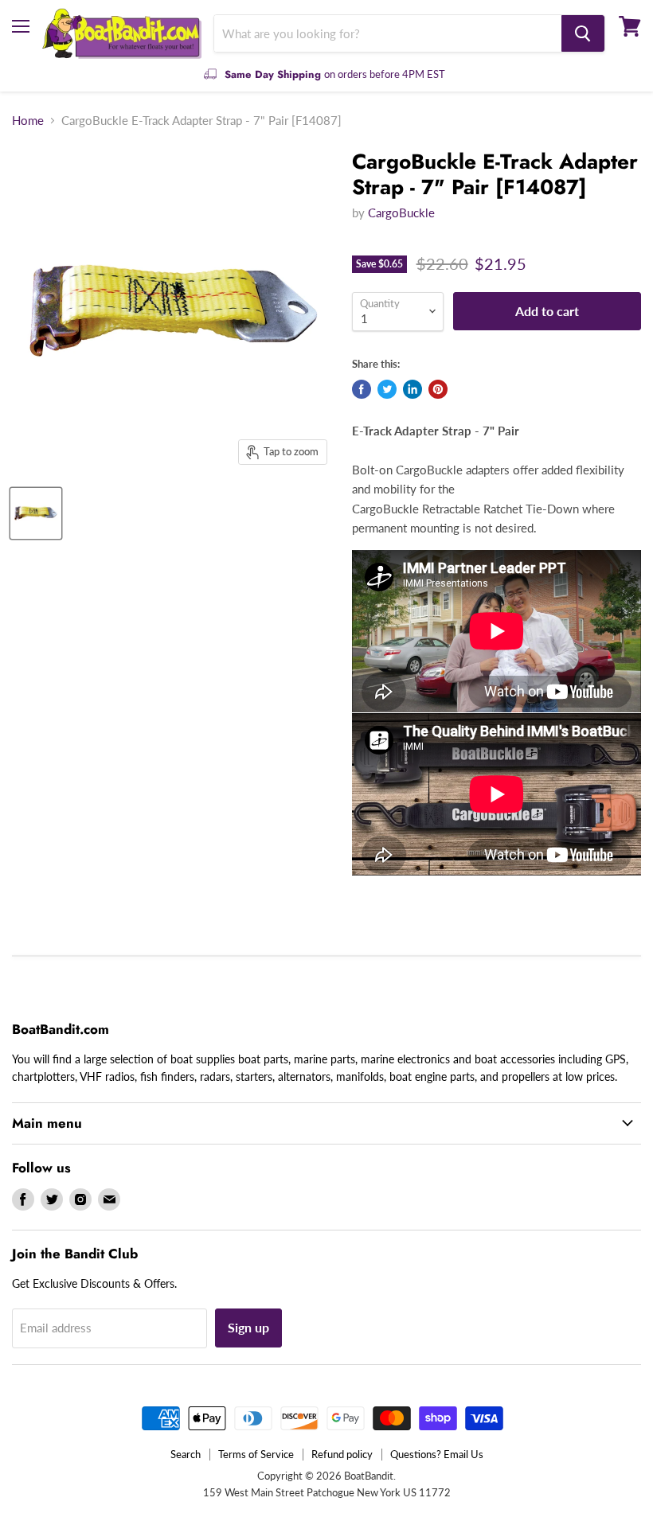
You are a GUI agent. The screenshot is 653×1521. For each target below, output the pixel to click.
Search (185, 1454)
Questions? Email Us (436, 1454)
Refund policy (342, 1454)
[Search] (582, 33)
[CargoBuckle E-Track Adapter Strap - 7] (35, 513)
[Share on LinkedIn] (412, 389)
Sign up (248, 1327)
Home (28, 120)
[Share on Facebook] (361, 389)
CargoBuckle (401, 212)
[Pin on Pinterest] (438, 389)
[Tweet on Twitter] (387, 389)
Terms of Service (256, 1454)
